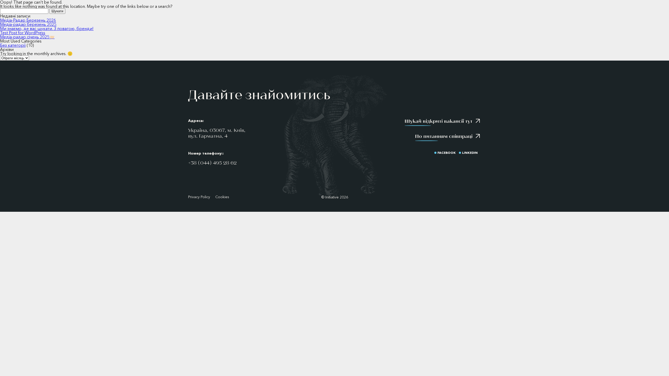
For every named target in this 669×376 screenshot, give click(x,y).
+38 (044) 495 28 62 (212, 163)
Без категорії (13, 45)
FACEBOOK (446, 153)
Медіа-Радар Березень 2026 (28, 20)
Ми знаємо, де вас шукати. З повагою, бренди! (47, 28)
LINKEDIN (470, 153)
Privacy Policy (199, 197)
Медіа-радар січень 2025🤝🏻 (27, 36)
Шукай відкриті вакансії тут (438, 121)
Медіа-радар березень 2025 (28, 24)
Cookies (222, 197)
